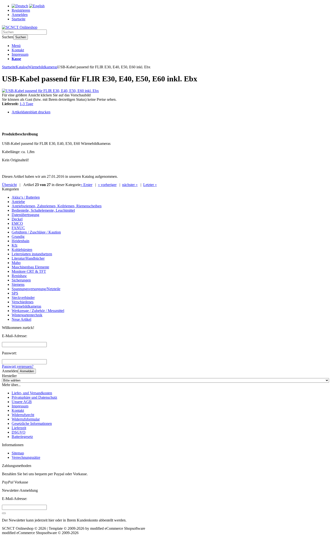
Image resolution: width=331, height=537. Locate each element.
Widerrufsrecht (23, 415)
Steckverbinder (23, 298)
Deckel (17, 219)
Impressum (20, 54)
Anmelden (27, 371)
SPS (15, 293)
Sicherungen (21, 280)
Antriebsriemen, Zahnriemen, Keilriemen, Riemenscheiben (57, 206)
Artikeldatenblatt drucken (31, 112)
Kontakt (18, 50)
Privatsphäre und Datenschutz (34, 397)
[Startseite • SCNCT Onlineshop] (19, 27)
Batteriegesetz (22, 437)
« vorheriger (107, 185)
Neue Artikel (21, 319)
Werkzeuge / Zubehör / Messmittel (38, 311)
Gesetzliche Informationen (32, 423)
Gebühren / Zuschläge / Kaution (36, 232)
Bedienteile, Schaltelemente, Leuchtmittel (43, 210)
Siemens (18, 284)
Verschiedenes (22, 302)
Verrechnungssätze (26, 457)
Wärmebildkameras (26, 306)
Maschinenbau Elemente (30, 267)
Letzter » (150, 185)
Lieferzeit (19, 428)
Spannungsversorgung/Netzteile (36, 289)
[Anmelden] (4, 513)
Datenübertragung (25, 215)
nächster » (130, 185)
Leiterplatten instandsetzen (32, 254)
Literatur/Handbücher (28, 258)
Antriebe (18, 202)
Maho (16, 263)
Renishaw (19, 276)
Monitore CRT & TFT (29, 271)
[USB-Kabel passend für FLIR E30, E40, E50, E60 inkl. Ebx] (50, 91)
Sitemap (18, 453)
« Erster (86, 185)
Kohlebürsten (22, 250)
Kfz (14, 245)
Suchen (20, 37)
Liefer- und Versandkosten (32, 393)
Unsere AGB (22, 402)
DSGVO (18, 432)
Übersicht (9, 185)
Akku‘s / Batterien (26, 197)
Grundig (18, 236)
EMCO (17, 223)
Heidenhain (20, 241)
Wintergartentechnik (27, 315)
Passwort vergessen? (17, 366)
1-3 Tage (26, 104)
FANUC (18, 228)
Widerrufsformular (26, 419)
